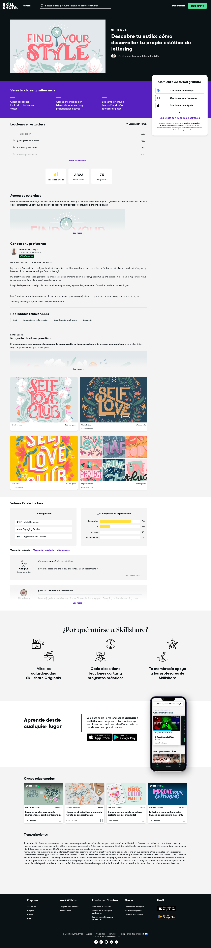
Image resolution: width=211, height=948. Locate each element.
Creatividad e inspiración (65, 320)
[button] (33, 5)
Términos (112, 934)
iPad (15, 320)
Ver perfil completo (54, 301)
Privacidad (100, 934)
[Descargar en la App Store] (98, 737)
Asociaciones (65, 911)
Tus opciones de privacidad (132, 934)
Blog (29, 919)
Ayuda (89, 934)
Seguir (35, 249)
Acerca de (31, 907)
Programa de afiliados (69, 907)
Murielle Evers (87, 425)
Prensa (30, 915)
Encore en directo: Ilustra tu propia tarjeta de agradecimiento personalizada (84, 815)
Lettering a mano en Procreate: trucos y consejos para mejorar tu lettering (166, 815)
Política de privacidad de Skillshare (173, 125)
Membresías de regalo (134, 907)
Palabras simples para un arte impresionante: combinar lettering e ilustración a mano (43, 815)
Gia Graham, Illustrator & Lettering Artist (138, 56)
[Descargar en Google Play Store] (170, 917)
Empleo (30, 911)
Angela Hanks (87, 483)
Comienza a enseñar (101, 907)
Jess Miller (15, 483)
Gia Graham (28, 249)
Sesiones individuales (134, 915)
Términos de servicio (191, 123)
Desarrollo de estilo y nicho (35, 320)
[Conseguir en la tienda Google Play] (125, 737)
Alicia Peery (24, 598)
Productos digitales (133, 911)
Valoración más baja (43, 550)
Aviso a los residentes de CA (107, 937)
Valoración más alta (20, 550)
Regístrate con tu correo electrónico (179, 117)
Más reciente (63, 550)
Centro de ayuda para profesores (102, 912)
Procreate (87, 320)
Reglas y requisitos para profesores (102, 918)
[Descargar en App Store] (170, 909)
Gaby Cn (23, 568)
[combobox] (75, 6)
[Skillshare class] (43, 794)
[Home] (10, 6)
